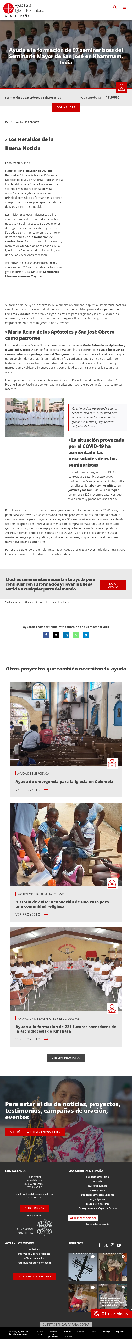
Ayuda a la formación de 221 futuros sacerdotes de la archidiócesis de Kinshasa (65, 1029)
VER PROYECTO (28, 789)
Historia (97, 1181)
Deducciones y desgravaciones (97, 1194)
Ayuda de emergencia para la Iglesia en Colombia (64, 781)
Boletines (34, 1249)
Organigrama (97, 1199)
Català (80, 1331)
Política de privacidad (53, 1334)
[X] (56, 635)
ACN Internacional (83, 1218)
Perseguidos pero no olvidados (34, 1262)
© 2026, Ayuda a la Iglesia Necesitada (18, 1332)
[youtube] (119, 1245)
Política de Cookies (68, 1334)
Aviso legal (40, 1332)
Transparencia (98, 1190)
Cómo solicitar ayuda (97, 1223)
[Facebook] (46, 635)
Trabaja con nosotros (97, 1203)
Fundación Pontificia (97, 1176)
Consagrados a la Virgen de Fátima (98, 1208)
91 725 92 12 (34, 1197)
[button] (115, 7)
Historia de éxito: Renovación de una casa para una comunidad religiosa (62, 904)
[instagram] (112, 1245)
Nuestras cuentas (97, 1185)
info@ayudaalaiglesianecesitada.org (34, 1194)
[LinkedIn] (66, 635)
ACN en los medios (34, 1258)
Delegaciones (34, 1215)
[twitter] (106, 1245)
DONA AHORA (66, 107)
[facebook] (99, 1245)
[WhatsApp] (76, 635)
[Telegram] (86, 635)
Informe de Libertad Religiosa (34, 1253)
